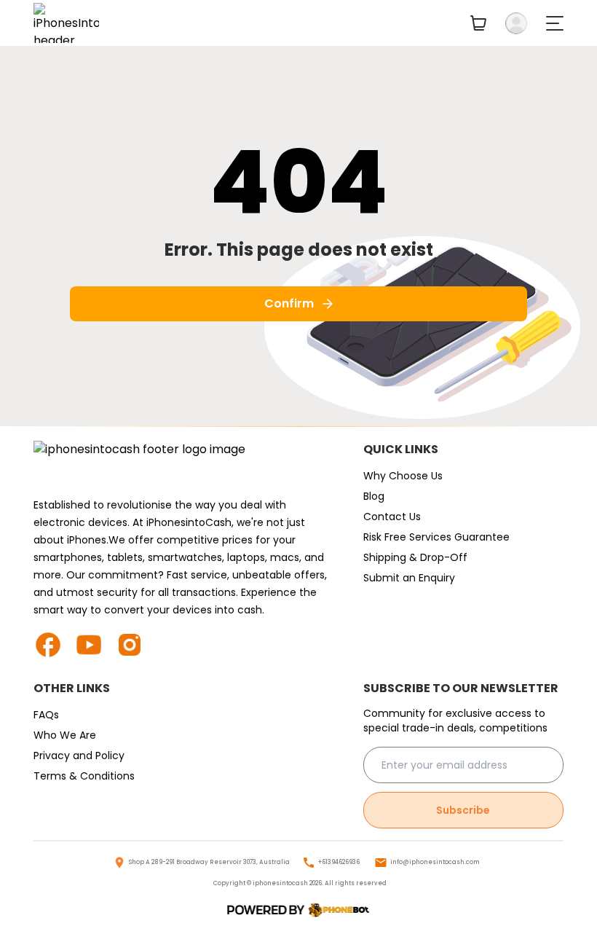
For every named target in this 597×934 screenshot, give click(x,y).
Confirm (289, 303)
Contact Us (392, 516)
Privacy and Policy (78, 755)
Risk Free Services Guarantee (436, 537)
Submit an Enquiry (409, 577)
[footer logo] (183, 464)
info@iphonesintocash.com (435, 862)
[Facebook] (53, 644)
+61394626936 (339, 862)
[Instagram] (135, 644)
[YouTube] (94, 644)
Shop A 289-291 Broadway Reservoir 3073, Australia (209, 862)
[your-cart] (478, 22)
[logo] (298, 910)
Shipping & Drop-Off (415, 557)
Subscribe (463, 810)
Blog (373, 496)
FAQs (46, 714)
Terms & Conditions (84, 776)
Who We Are (64, 735)
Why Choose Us (403, 475)
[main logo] (66, 23)
